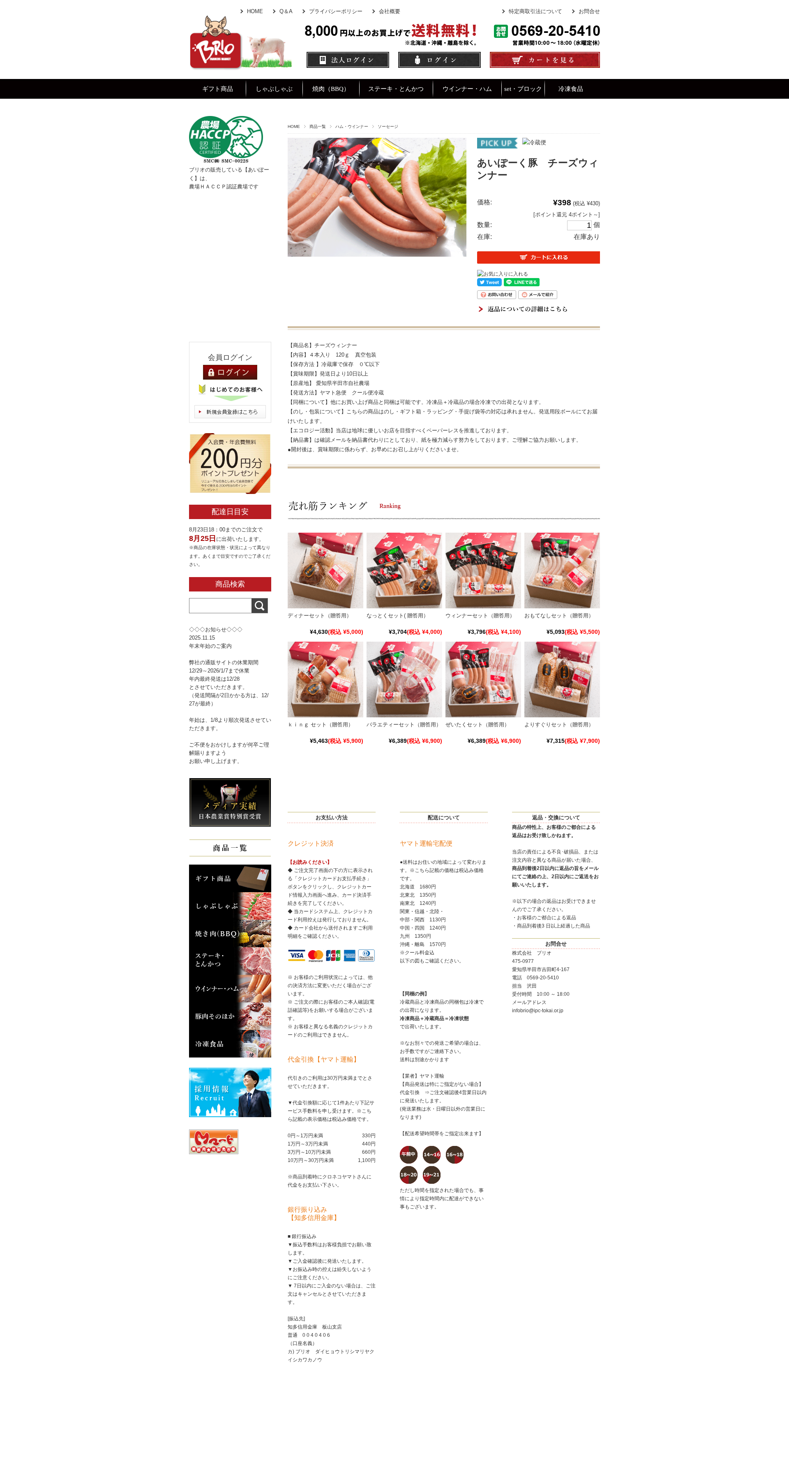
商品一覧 (317, 126)
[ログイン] (230, 372)
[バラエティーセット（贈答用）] (404, 713)
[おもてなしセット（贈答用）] (562, 604)
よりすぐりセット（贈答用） (559, 724)
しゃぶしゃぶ (274, 89)
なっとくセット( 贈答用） (398, 615)
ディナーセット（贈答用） (320, 615)
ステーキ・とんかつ (396, 89)
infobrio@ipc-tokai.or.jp (537, 1010)
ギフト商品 (217, 89)
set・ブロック (523, 89)
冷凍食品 (570, 89)
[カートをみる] (545, 66)
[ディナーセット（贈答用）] (325, 604)
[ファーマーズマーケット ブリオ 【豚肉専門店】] (240, 66)
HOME (255, 11)
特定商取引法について (535, 11)
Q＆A (286, 11)
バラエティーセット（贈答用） (404, 724)
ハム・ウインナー (351, 126)
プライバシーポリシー (335, 11)
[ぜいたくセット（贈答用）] (483, 713)
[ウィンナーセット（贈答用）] (483, 604)
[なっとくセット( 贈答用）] (404, 604)
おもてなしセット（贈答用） (559, 615)
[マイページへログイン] (439, 66)
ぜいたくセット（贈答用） (477, 724)
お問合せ (589, 11)
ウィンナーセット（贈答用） (480, 615)
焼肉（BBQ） (331, 89)
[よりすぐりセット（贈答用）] (562, 713)
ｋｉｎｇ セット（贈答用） (320, 724)
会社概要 (389, 11)
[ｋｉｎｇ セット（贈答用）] (325, 713)
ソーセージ (388, 126)
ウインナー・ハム (467, 89)
